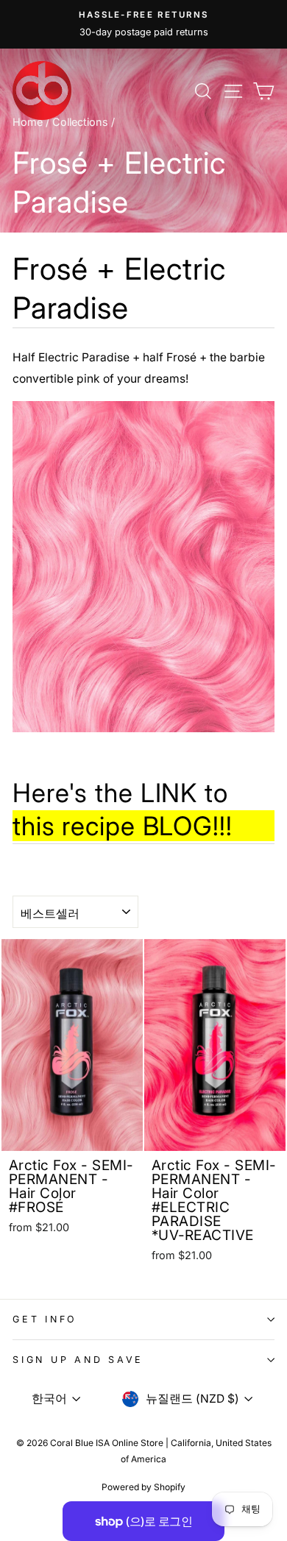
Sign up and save (78, 1359)
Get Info (45, 1319)
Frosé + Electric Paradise (119, 288)
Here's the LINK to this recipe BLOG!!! (123, 809)
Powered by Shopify (143, 1486)
